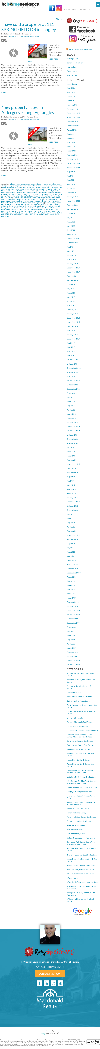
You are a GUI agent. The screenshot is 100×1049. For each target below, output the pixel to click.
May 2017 (71, 351)
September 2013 (73, 472)
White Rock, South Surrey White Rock (82, 882)
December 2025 (73, 113)
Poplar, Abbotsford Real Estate (79, 821)
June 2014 (71, 451)
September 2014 (73, 439)
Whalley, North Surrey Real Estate (80, 874)
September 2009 (73, 623)
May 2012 (71, 522)
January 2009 (72, 656)
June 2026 (71, 88)
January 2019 (72, 314)
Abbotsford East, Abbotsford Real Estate (22, 184)
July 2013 (70, 481)
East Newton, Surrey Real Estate (80, 745)
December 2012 (73, 502)
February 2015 (73, 418)
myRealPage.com (50, 1033)
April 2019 (71, 301)
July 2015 (70, 397)
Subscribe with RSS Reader (80, 49)
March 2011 (71, 556)
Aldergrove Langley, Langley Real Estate (24, 36)
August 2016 (72, 372)
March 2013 (71, 489)
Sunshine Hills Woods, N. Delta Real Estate (36, 208)
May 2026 (71, 92)
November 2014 (73, 431)
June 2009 (71, 635)
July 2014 (70, 447)
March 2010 (71, 598)
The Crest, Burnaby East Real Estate (82, 855)
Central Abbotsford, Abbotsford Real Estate (35, 187)
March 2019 (71, 305)
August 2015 (72, 393)
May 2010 (71, 589)
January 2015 (72, 422)
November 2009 (73, 614)
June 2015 (71, 401)
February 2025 (73, 155)
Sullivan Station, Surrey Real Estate (81, 838)
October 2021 (72, 243)
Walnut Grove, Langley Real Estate (81, 865)
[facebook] (39, 983)
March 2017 (71, 355)
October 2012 (72, 506)
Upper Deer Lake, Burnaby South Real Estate (33, 209)
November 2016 (73, 360)
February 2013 (73, 493)
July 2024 (70, 176)
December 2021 (73, 238)
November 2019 (73, 272)
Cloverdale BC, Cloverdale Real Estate (82, 730)
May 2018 (71, 330)
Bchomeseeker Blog (75, 63)
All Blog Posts (72, 58)
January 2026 (72, 109)
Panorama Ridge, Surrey (76, 813)
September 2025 (73, 126)
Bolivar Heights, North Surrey (78, 701)
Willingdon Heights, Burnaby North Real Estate (25, 214)
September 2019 (73, 280)
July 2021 (70, 247)
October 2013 (72, 468)
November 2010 (73, 564)
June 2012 (71, 518)
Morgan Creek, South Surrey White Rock (19, 201)
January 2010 (72, 606)
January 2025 (72, 159)
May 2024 (71, 184)
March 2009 (71, 648)
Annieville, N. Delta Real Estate (79, 697)
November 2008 (73, 665)
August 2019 (72, 284)
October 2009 (72, 619)
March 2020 (71, 259)
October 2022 (72, 205)
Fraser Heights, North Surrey (78, 760)
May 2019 (71, 297)
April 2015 (71, 410)
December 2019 (73, 268)
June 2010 (71, 585)
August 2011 (72, 543)
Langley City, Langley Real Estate (80, 791)
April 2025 (71, 146)
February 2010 (73, 602)
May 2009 (71, 639)
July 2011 (70, 548)
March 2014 (71, 456)
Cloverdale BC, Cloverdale (77, 726)
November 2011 (73, 535)
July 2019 (70, 289)
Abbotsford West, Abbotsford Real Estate (49, 184)
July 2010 (70, 581)
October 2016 (72, 364)
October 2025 (72, 121)
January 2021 (72, 255)
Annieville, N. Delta (74, 692)
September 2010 (73, 573)
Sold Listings (72, 75)
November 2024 (73, 167)
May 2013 (71, 485)
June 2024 (71, 180)
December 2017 (73, 339)
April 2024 (71, 188)
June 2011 (71, 552)
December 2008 (73, 660)
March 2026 (71, 100)
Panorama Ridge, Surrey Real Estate (81, 817)
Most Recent (72, 84)
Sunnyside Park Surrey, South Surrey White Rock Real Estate (81, 843)
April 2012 (71, 527)
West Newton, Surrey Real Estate (80, 869)
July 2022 (70, 217)
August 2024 (72, 172)
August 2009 (72, 627)
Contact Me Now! (50, 973)
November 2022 (73, 201)
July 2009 (70, 631)
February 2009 (73, 652)
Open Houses (72, 71)
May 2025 (71, 142)
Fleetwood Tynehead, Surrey (78, 749)
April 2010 (71, 594)
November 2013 (73, 464)
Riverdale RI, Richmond (76, 825)
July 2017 (70, 343)
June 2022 (71, 222)
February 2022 (73, 234)
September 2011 (73, 539)
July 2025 (70, 134)
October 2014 (72, 435)
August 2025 (72, 130)
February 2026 (73, 105)
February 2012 (73, 531)
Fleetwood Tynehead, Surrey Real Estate (34, 194)
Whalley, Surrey (73, 878)
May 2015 (71, 406)
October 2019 (72, 276)
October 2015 (72, 385)
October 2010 (72, 568)
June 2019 (71, 293)
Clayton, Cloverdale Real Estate (79, 722)
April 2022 (71, 230)
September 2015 (73, 389)
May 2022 (71, 226)
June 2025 (71, 138)
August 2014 (72, 443)
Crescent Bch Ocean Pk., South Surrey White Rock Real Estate (79, 735)
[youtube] (46, 983)
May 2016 (71, 376)
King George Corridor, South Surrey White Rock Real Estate (81, 782)
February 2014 (73, 460)
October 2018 (72, 326)
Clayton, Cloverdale (75, 718)
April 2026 (71, 96)
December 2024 (73, 163)
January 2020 (72, 263)
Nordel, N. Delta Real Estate (78, 808)
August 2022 (72, 213)
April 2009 (71, 644)
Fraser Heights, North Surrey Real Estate (20, 196)
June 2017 (71, 347)
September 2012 (73, 510)
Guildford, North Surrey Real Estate (81, 777)
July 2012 (70, 514)
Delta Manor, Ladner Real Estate (80, 741)
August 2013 (72, 477)
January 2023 (72, 197)
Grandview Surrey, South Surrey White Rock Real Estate (80, 771)
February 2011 (73, 560)
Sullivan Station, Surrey (76, 834)
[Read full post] (13, 52)
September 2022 (73, 209)
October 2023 (72, 192)
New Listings (72, 67)
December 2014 (73, 426)
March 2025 (71, 151)
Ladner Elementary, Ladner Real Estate (82, 787)
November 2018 (73, 322)
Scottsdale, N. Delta (75, 829)
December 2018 (73, 318)
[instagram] (53, 983)
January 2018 (72, 334)
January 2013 (72, 497)
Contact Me (84, 9)
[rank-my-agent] (60, 983)
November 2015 (73, 380)
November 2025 (73, 117)
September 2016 (73, 368)
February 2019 (73, 309)
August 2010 (72, 577)
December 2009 (73, 610)
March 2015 (71, 414)
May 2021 (71, 251)
